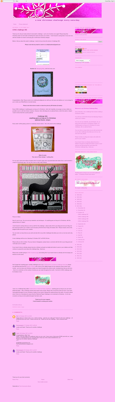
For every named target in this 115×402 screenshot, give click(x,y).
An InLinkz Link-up (17, 304)
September (81, 224)
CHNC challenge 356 (83, 216)
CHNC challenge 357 (83, 214)
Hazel (85, 48)
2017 (78, 206)
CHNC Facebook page (33, 252)
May (79, 232)
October (80, 212)
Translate (86, 62)
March (80, 237)
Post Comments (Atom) (25, 386)
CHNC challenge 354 (83, 221)
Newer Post (15, 379)
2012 (78, 253)
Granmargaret (20, 325)
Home (14, 24)
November (81, 210)
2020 (78, 199)
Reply (17, 321)
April (79, 235)
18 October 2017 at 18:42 (26, 333)
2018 (78, 203)
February (80, 239)
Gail (17, 316)
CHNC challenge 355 (20, 30)
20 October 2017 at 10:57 (30, 350)
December (81, 208)
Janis (17, 333)
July (79, 228)
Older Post (70, 379)
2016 (78, 244)
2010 (78, 258)
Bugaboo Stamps (30, 266)
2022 (78, 194)
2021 (78, 197)
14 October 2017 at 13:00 (25, 316)
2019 (78, 201)
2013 (78, 251)
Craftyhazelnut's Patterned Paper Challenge (40, 288)
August (80, 226)
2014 (78, 249)
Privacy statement (23, 24)
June (79, 230)
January (80, 241)
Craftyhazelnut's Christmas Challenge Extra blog (56, 264)
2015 (78, 246)
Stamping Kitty (41, 68)
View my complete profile (89, 52)
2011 (78, 255)
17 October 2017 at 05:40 (30, 325)
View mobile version (43, 382)
